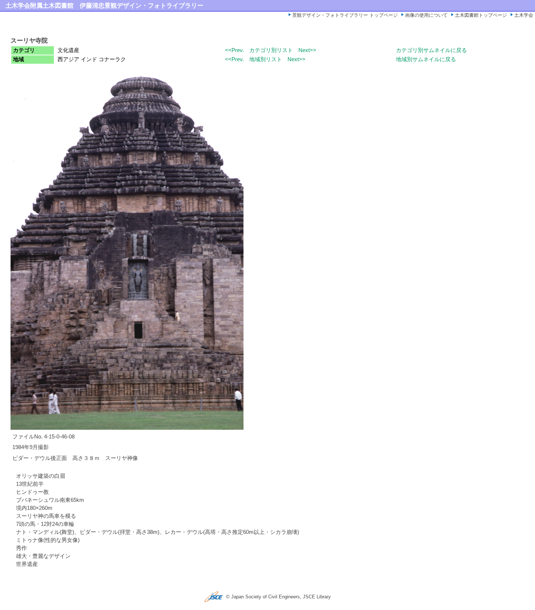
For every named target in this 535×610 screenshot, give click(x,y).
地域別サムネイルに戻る (426, 59)
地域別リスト (265, 59)
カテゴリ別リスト (271, 50)
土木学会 (523, 15)
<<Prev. (234, 50)
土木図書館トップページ (481, 15)
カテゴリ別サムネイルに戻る (431, 50)
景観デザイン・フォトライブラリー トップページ (345, 15)
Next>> (307, 50)
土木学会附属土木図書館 (39, 5)
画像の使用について (426, 15)
